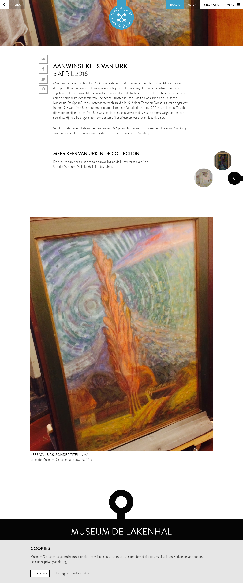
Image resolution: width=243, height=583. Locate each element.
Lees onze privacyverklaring (48, 561)
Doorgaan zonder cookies (73, 573)
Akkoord (40, 573)
